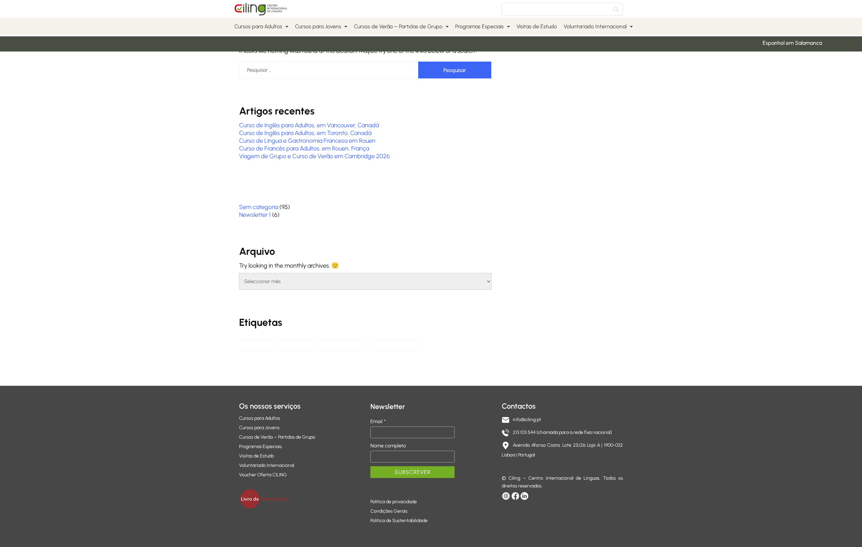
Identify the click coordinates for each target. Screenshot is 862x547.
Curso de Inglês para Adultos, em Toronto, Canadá (305, 133)
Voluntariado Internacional (595, 26)
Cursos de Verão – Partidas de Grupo (398, 26)
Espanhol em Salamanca (785, 43)
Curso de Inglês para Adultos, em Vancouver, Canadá (309, 125)
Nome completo (388, 446)
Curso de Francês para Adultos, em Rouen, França (304, 148)
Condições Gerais (388, 511)
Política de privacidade (393, 502)
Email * (378, 421)
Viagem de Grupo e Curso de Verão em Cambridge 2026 (314, 156)
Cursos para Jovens (318, 26)
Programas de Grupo (395, 345)
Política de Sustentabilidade (399, 520)
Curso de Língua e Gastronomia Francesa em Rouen (307, 140)
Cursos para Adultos (258, 26)
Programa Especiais (341, 345)
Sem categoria (258, 207)
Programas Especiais (479, 26)
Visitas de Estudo (537, 26)
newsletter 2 (257, 345)
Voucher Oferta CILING (263, 475)
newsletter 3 (296, 345)
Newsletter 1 (255, 214)
